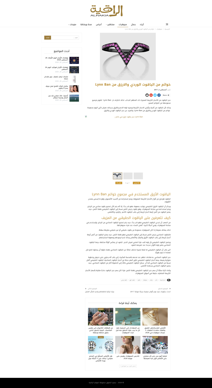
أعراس (99, 24)
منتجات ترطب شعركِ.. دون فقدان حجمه (56, 77)
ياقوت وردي (124, 280)
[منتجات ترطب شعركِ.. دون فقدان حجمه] (74, 79)
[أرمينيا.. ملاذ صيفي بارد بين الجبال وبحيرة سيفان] (74, 98)
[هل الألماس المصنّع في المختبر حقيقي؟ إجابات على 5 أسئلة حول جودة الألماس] (100, 345)
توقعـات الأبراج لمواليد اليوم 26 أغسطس (56, 68)
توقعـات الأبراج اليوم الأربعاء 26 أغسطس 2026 (56, 58)
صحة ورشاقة (86, 24)
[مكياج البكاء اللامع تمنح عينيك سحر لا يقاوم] (74, 88)
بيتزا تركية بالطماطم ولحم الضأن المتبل (99, 291)
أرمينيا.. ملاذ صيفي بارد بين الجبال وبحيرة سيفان (58, 96)
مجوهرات (123, 24)
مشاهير (111, 24)
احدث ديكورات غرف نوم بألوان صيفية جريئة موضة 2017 (150, 291)
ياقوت (138, 280)
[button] (128, 175)
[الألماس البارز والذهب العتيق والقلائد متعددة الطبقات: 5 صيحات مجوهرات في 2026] (155, 317)
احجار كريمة (162, 280)
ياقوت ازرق (132, 280)
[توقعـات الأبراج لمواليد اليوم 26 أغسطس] (74, 69)
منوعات (73, 24)
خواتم (151, 280)
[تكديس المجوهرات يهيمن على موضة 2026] (128, 345)
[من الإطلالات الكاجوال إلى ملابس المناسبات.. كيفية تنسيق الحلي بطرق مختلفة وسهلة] (100, 317)
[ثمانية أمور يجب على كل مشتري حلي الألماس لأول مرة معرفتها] (155, 345)
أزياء (142, 24)
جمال (133, 24)
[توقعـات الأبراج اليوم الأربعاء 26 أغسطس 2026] (74, 60)
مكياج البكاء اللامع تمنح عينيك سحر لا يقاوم (57, 87)
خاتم (156, 280)
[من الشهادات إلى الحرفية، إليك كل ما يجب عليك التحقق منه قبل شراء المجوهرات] (128, 317)
